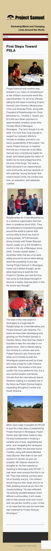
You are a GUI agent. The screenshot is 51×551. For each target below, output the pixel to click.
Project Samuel (31, 546)
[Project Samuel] (25, 17)
